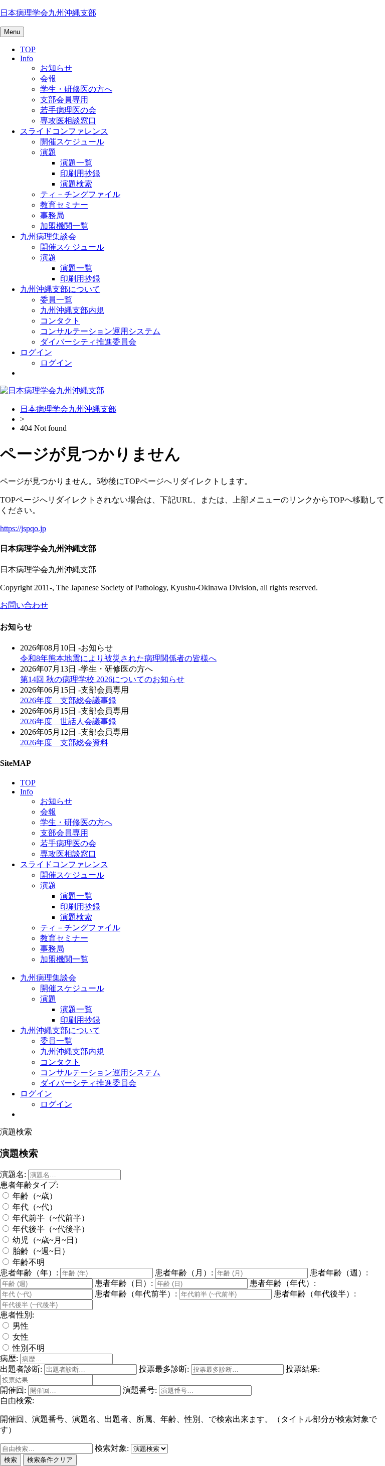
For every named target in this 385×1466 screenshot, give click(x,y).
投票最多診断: (164, 1369)
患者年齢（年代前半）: (136, 1293)
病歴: (9, 1358)
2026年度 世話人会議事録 (68, 721)
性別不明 (28, 1348)
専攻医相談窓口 (68, 120)
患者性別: (17, 1315)
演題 (48, 152)
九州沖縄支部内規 (72, 310)
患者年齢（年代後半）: (315, 1293)
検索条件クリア (50, 1459)
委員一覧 (56, 299)
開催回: (13, 1390)
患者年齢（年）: (29, 1272)
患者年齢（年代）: (283, 1283)
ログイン (36, 352)
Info (26, 58)
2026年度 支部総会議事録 (68, 700)
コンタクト (60, 320)
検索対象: (112, 1448)
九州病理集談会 (48, 236)
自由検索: (17, 1400)
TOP (28, 49)
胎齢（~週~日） (40, 1251)
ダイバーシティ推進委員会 (88, 342)
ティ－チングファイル (80, 194)
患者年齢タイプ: (29, 1185)
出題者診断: (21, 1369)
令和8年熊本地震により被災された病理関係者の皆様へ (118, 658)
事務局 (52, 215)
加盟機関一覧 (64, 226)
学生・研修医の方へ (76, 89)
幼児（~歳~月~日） (46, 1240)
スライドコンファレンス (64, 131)
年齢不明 (28, 1262)
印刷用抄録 (80, 173)
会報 (48, 78)
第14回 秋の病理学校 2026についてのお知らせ (102, 679)
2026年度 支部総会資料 (64, 742)
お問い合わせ (24, 605)
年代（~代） (34, 1207)
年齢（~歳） (34, 1196)
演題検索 (76, 184)
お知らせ (56, 68)
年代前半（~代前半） (50, 1218)
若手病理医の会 (68, 110)
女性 (20, 1337)
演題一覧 (76, 162)
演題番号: (140, 1390)
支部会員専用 (64, 99)
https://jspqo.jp (23, 528)
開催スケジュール (72, 141)
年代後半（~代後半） (50, 1229)
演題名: (13, 1174)
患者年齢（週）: (339, 1272)
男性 (20, 1326)
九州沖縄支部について (60, 289)
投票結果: (303, 1369)
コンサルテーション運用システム (100, 331)
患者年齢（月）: (184, 1272)
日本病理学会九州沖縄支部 (48, 13)
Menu (12, 32)
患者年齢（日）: (124, 1283)
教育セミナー (64, 205)
